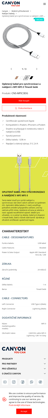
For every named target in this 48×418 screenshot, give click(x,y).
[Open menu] (44, 3)
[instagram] (14, 382)
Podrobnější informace (19, 405)
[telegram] (40, 382)
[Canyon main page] (11, 3)
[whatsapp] (31, 382)
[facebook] (23, 382)
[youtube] (5, 382)
